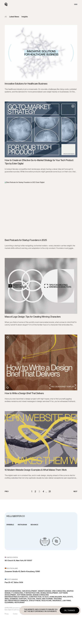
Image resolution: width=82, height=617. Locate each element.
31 (50, 491)
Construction (35, 597)
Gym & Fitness (34, 601)
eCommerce (23, 601)
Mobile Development (49, 593)
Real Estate (68, 597)
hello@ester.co (15, 516)
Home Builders (55, 597)
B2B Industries (11, 597)
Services (8, 591)
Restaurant (19, 602)
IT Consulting (17, 593)
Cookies (15, 614)
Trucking (57, 599)
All (6, 17)
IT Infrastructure (32, 593)
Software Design (24, 595)
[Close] (75, 4)
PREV (7, 491)
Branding (17, 591)
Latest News (14, 17)
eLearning (9, 602)
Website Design (44, 591)
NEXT (75, 491)
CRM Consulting (59, 591)
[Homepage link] (6, 4)
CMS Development (29, 591)
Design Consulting (41, 595)
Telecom (31, 599)
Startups (22, 599)
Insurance (57, 601)
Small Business (11, 599)
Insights (25, 17)
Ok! (69, 610)
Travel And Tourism (44, 599)
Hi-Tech (45, 597)
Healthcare (46, 601)
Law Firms (66, 601)
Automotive (23, 597)
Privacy (7, 614)
